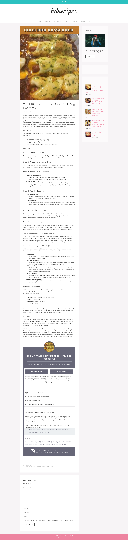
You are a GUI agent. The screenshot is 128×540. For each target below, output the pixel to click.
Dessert (67, 21)
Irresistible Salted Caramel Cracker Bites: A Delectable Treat (39, 468)
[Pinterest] (65, 2)
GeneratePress (70, 537)
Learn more (90, 56)
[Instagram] (62, 2)
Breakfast (48, 21)
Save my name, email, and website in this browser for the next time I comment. (49, 520)
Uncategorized (28, 465)
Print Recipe (38, 371)
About (75, 21)
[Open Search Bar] (89, 21)
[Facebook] (59, 2)
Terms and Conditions (70, 535)
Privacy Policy (56, 535)
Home (39, 21)
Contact (83, 21)
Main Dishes (57, 21)
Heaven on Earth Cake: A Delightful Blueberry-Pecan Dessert (39, 466)
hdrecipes (64, 11)
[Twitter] (68, 2)
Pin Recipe (62, 371)
